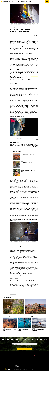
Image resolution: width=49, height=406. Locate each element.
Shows (27, 1)
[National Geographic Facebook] (36, 353)
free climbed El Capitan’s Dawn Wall (29, 268)
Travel (15, 1)
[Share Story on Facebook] (32, 35)
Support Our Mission (17, 363)
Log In (43, 1)
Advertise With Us (17, 366)
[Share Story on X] (34, 35)
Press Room (16, 365)
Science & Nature (23, 1)
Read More (36, 139)
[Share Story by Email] (36, 35)
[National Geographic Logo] (7, 369)
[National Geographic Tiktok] (42, 353)
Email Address (13, 342)
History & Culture (11, 1)
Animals (6, 1)
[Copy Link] (38, 35)
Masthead (16, 364)
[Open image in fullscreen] (37, 119)
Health (18, 1)
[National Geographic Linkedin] (40, 353)
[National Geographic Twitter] (37, 353)
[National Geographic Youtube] (39, 353)
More (30, 1)
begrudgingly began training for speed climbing (29, 144)
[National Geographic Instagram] (34, 353)
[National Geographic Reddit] (43, 353)
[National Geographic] (3, 1)
